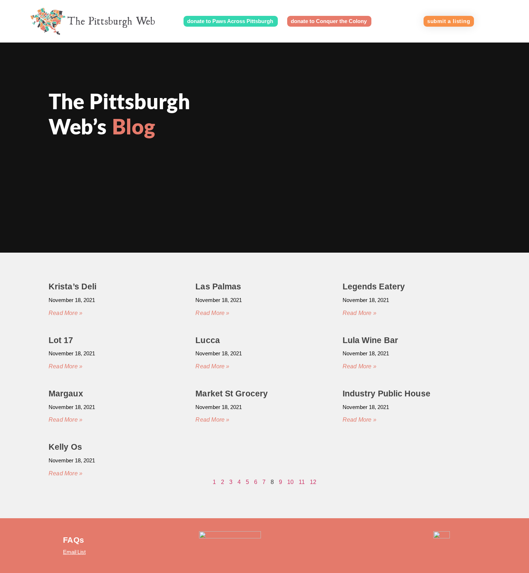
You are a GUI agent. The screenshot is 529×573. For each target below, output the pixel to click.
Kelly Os (65, 447)
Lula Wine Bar (370, 340)
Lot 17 (61, 340)
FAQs (73, 540)
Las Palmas (218, 286)
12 (313, 482)
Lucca (207, 340)
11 (302, 482)
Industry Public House (386, 393)
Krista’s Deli (72, 286)
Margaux (66, 393)
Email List (74, 552)
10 (290, 482)
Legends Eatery (374, 286)
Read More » (65, 313)
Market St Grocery (231, 393)
